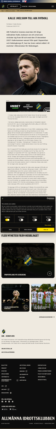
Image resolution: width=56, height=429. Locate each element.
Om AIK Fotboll (42, 379)
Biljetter (4, 365)
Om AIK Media (41, 376)
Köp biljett (14, 6)
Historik (22, 377)
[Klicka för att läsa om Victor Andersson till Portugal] (26, 307)
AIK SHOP (4, 389)
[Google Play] (13, 409)
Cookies (31, 423)
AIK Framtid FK (24, 374)
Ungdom (22, 371)
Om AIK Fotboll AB (6, 348)
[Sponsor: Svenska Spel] (24, 2)
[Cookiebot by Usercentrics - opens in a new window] (48, 199)
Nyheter (24, 6)
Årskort (4, 368)
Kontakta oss (42, 365)
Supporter (23, 380)
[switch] (21, 220)
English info (5, 392)
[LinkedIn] (9, 401)
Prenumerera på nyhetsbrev (6, 380)
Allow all (46, 229)
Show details (48, 225)
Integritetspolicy (38, 423)
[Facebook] (2, 401)
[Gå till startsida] (3, 6)
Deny (10, 229)
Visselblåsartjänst (50, 423)
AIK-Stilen (23, 368)
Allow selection (28, 229)
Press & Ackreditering (44, 371)
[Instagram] (12, 401)
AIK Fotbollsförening (8, 352)
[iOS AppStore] (4, 409)
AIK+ (2, 386)
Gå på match (5, 376)
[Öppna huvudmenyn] (53, 6)
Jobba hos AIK (42, 368)
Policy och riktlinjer (44, 374)
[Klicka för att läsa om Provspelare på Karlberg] (49, 274)
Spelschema (32, 6)
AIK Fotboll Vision (25, 365)
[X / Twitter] (6, 401)
